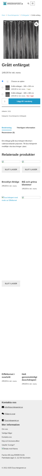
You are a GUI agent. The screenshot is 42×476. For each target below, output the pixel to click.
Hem (3, 15)
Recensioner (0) (8, 133)
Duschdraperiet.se (12, 420)
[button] (36, 24)
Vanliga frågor (7, 433)
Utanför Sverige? (8, 445)
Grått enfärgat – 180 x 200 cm (22, 86)
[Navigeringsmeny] (32, 3)
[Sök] (28, 3)
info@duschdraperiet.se (14, 407)
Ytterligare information (26, 128)
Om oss (5, 429)
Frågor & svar (10, 414)
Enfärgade (25, 15)
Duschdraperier (13, 15)
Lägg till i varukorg (24, 101)
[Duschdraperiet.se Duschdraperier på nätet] (13, 3)
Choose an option (17, 81)
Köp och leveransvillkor (10, 441)
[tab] (7, 127)
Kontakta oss (7, 437)
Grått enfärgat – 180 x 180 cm (22, 93)
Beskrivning (7, 128)
